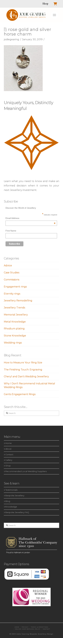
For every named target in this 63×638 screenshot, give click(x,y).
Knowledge (11, 507)
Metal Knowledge (15, 321)
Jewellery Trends (14, 307)
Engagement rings (15, 286)
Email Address (31, 218)
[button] (54, 15)
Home (8, 443)
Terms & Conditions (39, 627)
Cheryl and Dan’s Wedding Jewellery (26, 376)
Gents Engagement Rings (19, 394)
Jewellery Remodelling (18, 300)
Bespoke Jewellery (14, 495)
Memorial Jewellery (16, 314)
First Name (11, 230)
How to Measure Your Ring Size (23, 362)
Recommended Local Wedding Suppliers (26, 471)
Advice (8, 265)
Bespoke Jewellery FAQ (17, 512)
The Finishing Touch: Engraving (23, 369)
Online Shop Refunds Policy (27, 629)
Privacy (25, 627)
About (8, 449)
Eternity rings (12, 293)
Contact (9, 454)
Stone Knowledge (15, 335)
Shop (8, 466)
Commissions (11, 279)
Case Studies (11, 272)
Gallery (8, 460)
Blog (7, 501)
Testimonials (11, 490)
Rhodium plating (14, 328)
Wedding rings (13, 342)
